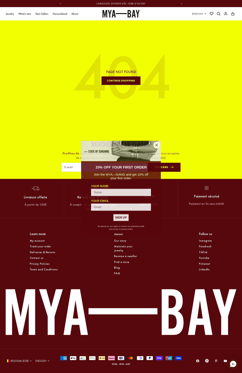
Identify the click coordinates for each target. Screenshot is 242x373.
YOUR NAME (100, 185)
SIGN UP (121, 216)
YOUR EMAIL (100, 200)
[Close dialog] (156, 144)
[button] (233, 364)
